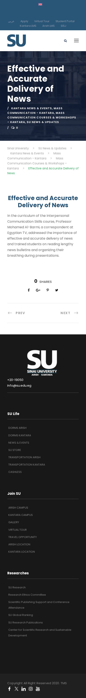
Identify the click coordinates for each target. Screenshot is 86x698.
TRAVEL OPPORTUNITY (22, 537)
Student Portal (65, 21)
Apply (24, 21)
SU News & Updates (43, 122)
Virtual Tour (41, 21)
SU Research (17, 587)
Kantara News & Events (31, 108)
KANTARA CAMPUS (20, 515)
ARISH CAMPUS (18, 508)
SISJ (63, 26)
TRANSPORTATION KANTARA (26, 465)
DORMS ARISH (17, 428)
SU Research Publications (25, 622)
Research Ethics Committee (27, 595)
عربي (11, 21)
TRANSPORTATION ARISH (24, 457)
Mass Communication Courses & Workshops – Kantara (41, 117)
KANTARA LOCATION (21, 552)
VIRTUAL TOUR (17, 530)
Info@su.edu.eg (19, 385)
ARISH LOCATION (19, 544)
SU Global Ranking (20, 615)
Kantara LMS (28, 26)
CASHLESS (15, 472)
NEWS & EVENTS (18, 443)
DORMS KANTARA (19, 435)
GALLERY (13, 522)
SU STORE (14, 450)
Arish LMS (48, 26)
